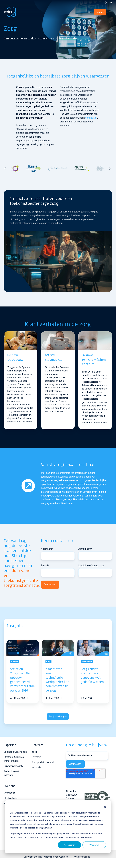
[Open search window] (89, 12)
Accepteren (69, 844)
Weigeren (94, 844)
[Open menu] (110, 12)
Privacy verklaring (81, 857)
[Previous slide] (5, 168)
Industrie (36, 767)
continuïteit (91, 117)
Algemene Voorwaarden (56, 857)
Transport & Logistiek (43, 762)
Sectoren (37, 745)
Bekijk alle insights (58, 716)
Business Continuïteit (15, 751)
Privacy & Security (13, 766)
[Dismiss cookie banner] (105, 807)
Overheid (36, 757)
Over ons (9, 786)
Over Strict (9, 793)
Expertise (10, 745)
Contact (100, 12)
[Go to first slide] (110, 168)
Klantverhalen (11, 798)
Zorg (34, 751)
